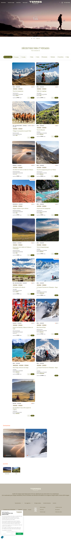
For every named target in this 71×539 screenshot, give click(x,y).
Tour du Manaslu (41, 129)
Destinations (3, 2)
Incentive (54, 503)
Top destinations (18, 503)
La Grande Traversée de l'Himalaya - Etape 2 (47, 368)
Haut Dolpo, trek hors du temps (20, 367)
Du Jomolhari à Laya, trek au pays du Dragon (22, 408)
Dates (32, 56)
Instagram (25, 509)
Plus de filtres (60, 56)
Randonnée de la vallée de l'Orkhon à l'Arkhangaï (22, 247)
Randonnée (7, 473)
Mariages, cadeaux (37, 503)
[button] (2, 537)
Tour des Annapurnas (18, 91)
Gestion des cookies (58, 511)
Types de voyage (11, 2)
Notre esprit (25, 2)
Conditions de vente (58, 507)
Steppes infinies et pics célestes (20, 208)
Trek (16, 473)
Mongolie (8, 455)
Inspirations (18, 2)
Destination (45, 56)
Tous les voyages (8, 57)
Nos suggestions (28, 503)
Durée (38, 56)
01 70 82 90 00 (67, 2)
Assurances (42, 509)
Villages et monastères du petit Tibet (22, 131)
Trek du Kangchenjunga (43, 247)
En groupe (17, 57)
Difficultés (53, 56)
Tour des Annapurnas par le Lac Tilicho (46, 169)
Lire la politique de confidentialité (7, 530)
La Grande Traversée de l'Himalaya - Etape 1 (47, 288)
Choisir (12, 533)
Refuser (4, 533)
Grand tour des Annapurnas (43, 208)
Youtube (29, 509)
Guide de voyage (42, 511)
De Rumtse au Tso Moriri (19, 287)
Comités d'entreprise (47, 503)
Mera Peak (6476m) (41, 327)
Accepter (19, 533)
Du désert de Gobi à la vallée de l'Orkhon (23, 169)
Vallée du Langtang (41, 91)
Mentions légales (42, 507)
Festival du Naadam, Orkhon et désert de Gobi (23, 328)
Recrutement (57, 509)
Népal (30, 455)
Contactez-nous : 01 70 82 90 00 (9, 509)
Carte (29, 97)
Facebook (20, 509)
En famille (24, 57)
